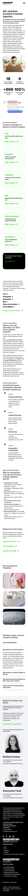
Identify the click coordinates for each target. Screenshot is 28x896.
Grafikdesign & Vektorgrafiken (12, 874)
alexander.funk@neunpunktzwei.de (13, 797)
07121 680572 (7, 762)
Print (5, 849)
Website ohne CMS (9, 551)
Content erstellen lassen (11, 310)
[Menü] (24, 3)
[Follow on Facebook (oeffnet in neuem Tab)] (3, 836)
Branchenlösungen (9, 867)
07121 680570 (7, 829)
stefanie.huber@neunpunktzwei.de (13, 763)
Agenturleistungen (8, 844)
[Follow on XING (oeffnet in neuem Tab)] (6, 836)
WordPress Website (10, 541)
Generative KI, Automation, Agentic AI (14, 854)
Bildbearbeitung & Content (11, 872)
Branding (6, 850)
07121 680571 (7, 796)
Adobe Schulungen (8, 864)
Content (6, 852)
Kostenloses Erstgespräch (12, 724)
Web (5, 847)
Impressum (14, 882)
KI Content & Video (9, 869)
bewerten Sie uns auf (14, 111)
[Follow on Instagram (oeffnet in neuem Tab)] (13, 836)
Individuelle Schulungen (10, 876)
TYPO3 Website (8, 546)
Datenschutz (6, 882)
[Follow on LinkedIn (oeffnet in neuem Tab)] (10, 836)
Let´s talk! (8, 261)
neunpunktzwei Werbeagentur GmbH (14, 102)
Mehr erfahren (10, 141)
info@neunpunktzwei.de (10, 831)
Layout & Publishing (9, 870)
